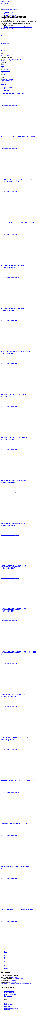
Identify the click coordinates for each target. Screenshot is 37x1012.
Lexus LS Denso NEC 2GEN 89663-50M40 (17, 909)
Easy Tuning (13, 9)
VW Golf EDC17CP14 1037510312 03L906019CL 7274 (14, 395)
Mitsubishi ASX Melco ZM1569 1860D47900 (17, 223)
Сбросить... (10, 56)
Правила (7, 1006)
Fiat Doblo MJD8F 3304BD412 (12, 94)
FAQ (5, 19)
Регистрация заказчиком (16, 27)
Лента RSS (4, 84)
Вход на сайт (8, 996)
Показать (4, 56)
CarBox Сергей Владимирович (10, 61)
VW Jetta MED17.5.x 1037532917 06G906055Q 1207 (13, 567)
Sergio (2, 76)
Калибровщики (9, 14)
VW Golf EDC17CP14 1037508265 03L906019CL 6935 (14, 438)
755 (5, 966)
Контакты (7, 1009)
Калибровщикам (9, 1004)
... (4, 965)
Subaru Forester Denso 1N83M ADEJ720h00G (18, 137)
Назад (6, 952)
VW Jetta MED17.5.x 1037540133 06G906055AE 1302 (13, 524)
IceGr (2, 66)
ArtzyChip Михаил (6, 80)
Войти (6, 27)
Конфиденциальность (11, 1008)
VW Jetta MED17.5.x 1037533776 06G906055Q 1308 (13, 610)
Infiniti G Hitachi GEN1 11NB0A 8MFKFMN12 (18, 781)
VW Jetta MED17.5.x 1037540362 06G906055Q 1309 (13, 481)
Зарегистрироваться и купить (10, 105)
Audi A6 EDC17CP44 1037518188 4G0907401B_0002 (13, 267)
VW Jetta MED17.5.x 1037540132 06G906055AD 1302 (13, 696)
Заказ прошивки (9, 12)
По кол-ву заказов (9, 89)
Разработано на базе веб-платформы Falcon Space (16, 983)
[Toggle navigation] (18, 9)
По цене (6, 90)
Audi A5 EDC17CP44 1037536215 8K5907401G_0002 (13, 310)
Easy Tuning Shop (18, 978)
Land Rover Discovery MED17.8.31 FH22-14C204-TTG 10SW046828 (16, 181)
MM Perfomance (5, 71)
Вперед (6, 968)
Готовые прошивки (10, 994)
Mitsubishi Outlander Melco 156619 (14, 824)
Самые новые (8, 87)
